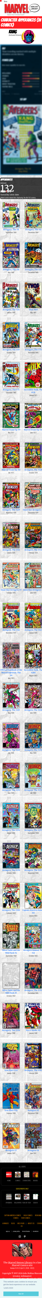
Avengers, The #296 (11, 870)
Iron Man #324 (11, 1070)
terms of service (26, 1231)
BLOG (13, 1223)
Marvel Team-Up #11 (11, 470)
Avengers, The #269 (11, 750)
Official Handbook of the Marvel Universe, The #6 (11, 672)
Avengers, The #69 (11, 350)
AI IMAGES (5, 1223)
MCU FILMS (21, 1223)
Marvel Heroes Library (20, 1262)
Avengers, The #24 (11, 310)
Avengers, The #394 (11, 1030)
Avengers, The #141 (11, 630)
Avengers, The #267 (11, 710)
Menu (5, 1)
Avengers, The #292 (11, 790)
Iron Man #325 (11, 1110)
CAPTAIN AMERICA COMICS (12, 1215)
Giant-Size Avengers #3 (11, 590)
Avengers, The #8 (11, 229)
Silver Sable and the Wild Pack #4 (11, 951)
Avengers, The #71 (11, 390)
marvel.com (35, 1231)
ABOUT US (31, 1223)
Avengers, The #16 (11, 269)
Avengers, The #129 (11, 510)
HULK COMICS (28, 1215)
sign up (8, 1231)
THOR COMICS (25, 1218)
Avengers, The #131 (11, 550)
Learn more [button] (8, 1288)
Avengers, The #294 (11, 830)
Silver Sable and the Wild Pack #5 (11, 991)
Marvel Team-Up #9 (11, 430)
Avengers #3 (11, 1150)
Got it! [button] (21, 1294)
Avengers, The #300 (11, 910)
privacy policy (16, 1231)
